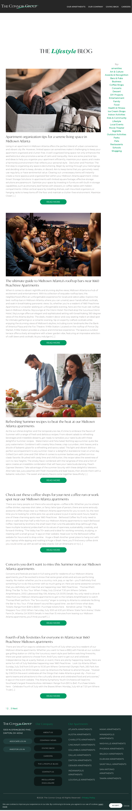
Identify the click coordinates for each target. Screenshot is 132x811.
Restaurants (116, 144)
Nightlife (116, 131)
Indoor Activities (116, 114)
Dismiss (126, 805)
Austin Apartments (79, 734)
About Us (48, 732)
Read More (53, 202)
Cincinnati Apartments (81, 745)
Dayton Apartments (80, 760)
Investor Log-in (17, 749)
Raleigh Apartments (111, 754)
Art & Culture (116, 72)
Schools (117, 147)
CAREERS (126, 7)
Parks (117, 138)
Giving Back (48, 748)
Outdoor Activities (116, 134)
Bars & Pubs (116, 78)
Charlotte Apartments (81, 739)
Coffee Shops (117, 85)
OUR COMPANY (95, 7)
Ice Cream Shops (117, 111)
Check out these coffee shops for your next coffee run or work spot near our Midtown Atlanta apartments (52, 497)
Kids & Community (116, 118)
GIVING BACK (112, 7)
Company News (48, 740)
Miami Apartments (110, 729)
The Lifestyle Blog (48, 764)
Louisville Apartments (81, 779)
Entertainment (116, 98)
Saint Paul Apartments (113, 764)
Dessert (117, 91)
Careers (48, 756)
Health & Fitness (116, 108)
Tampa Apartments (110, 778)
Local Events (116, 124)
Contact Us (48, 772)
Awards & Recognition (116, 75)
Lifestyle (116, 121)
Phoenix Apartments (112, 748)
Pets (116, 141)
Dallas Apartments (79, 755)
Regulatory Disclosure (48, 781)
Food (116, 105)
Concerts (116, 88)
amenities (116, 68)
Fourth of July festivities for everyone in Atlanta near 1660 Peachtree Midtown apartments (48, 639)
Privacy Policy (88, 798)
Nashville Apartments (113, 743)
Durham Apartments (112, 759)
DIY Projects (116, 95)
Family (116, 101)
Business (116, 81)
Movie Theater (116, 128)
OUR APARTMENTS (76, 7)
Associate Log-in (18, 741)
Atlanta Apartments (80, 729)
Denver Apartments (80, 765)
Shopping (117, 151)
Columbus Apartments (81, 750)
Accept (115, 805)
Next (15, 708)
